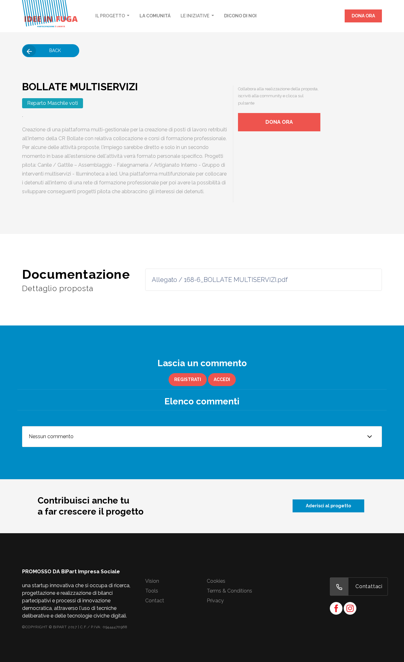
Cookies (216, 581)
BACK (55, 50)
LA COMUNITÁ (155, 15)
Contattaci (369, 586)
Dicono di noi (240, 15)
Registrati (187, 379)
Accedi (222, 379)
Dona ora (363, 15)
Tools (151, 591)
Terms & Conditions (229, 591)
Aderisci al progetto (328, 505)
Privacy (215, 601)
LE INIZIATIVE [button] (195, 15)
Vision (152, 581)
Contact (154, 601)
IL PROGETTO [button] (110, 15)
